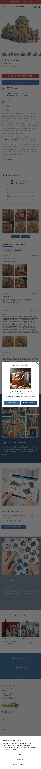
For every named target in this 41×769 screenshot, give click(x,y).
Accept (20, 754)
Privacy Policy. (11, 749)
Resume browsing (29, 402)
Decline (20, 759)
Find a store (12, 402)
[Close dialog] (37, 363)
